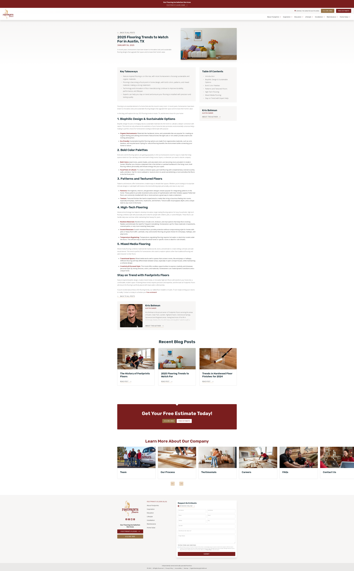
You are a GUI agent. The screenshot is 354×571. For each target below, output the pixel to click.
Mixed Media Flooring (213, 95)
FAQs (285, 472)
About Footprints (273, 17)
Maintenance (331, 17)
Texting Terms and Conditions (187, 545)
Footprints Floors (129, 531)
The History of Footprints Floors (135, 375)
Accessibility (178, 568)
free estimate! (151, 292)
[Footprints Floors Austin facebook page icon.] (126, 519)
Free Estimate (343, 11)
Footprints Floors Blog (157, 502)
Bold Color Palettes (212, 85)
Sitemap (186, 568)
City (209, 520)
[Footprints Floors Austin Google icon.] (134, 519)
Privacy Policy (208, 549)
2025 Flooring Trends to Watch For (175, 375)
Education (297, 17)
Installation (319, 17)
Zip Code (180, 525)
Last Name (210, 510)
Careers (246, 472)
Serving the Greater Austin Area (307, 11)
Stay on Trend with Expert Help (216, 98)
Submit (207, 554)
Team (123, 472)
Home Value (344, 17)
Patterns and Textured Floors (216, 89)
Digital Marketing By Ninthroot (198, 568)
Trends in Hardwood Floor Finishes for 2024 (217, 375)
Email (209, 515)
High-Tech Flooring (212, 92)
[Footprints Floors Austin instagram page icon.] (129, 519)
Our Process (168, 472)
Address (180, 520)
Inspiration (286, 17)
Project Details (182, 535)
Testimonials (208, 472)
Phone (180, 515)
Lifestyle (308, 17)
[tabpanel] (136, 463)
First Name (181, 510)
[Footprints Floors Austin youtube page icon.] (131, 519)
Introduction (210, 76)
